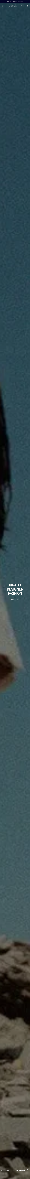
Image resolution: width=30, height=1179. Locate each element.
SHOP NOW (15, 599)
